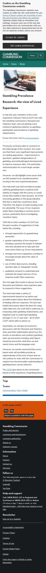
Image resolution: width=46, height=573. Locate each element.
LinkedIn (6, 484)
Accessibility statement (13, 527)
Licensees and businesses (14, 434)
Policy (19, 390)
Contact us (7, 464)
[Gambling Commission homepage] (12, 57)
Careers (6, 460)
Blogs (22, 64)
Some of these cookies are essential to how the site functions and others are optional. (22, 16)
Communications (32, 138)
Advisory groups (10, 446)
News (14, 64)
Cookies (6, 538)
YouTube (6, 488)
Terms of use (8, 543)
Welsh (6, 554)
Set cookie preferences (22, 45)
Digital (25, 390)
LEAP (9, 369)
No (12, 410)
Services (6, 468)
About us (7, 442)
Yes (6, 410)
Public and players (11, 430)
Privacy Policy (9, 532)
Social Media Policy (11, 548)
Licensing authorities (12, 438)
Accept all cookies (15, 37)
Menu (32, 55)
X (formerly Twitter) (11, 480)
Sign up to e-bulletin (12, 519)
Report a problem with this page (18, 415)
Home (5, 64)
